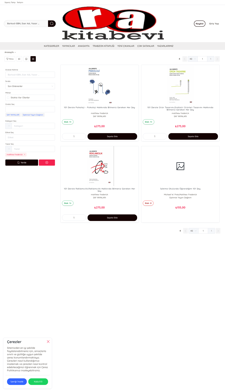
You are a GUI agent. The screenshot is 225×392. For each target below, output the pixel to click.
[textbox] (30, 109)
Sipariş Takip (10, 2)
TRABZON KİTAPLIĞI (103, 45)
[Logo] (112, 23)
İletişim (20, 2)
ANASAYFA (84, 45)
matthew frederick (99, 113)
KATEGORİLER (51, 45)
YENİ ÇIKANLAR (125, 45)
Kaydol (200, 23)
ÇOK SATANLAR (145, 45)
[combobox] (30, 109)
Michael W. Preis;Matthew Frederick (180, 194)
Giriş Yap (214, 23)
